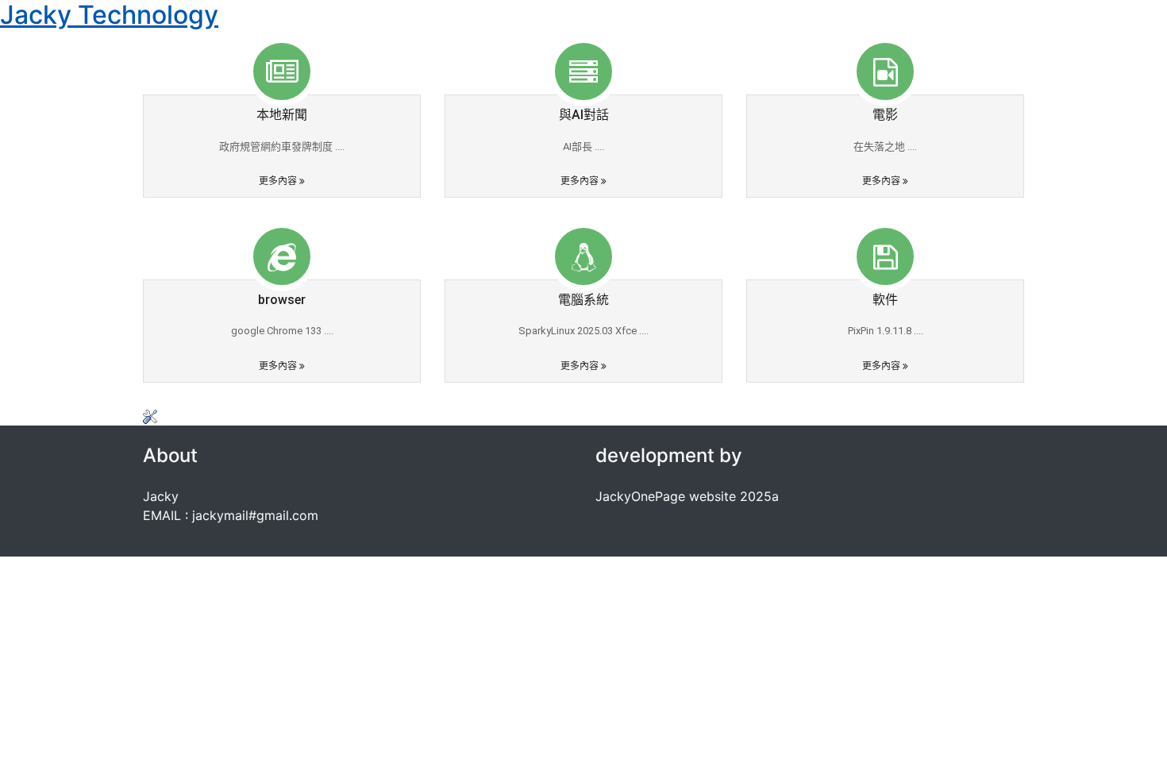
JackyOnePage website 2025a (687, 496)
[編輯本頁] (150, 416)
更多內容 (279, 181)
